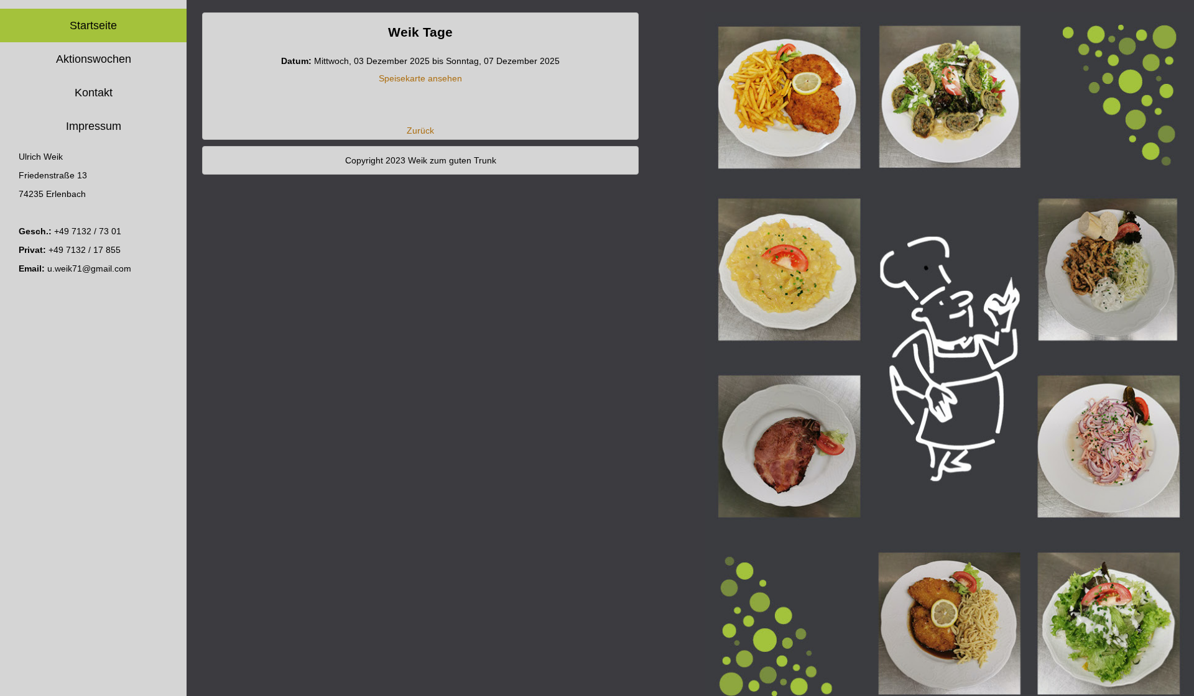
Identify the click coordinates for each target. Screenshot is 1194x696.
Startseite (93, 25)
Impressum (93, 126)
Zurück (420, 130)
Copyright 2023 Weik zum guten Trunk (420, 160)
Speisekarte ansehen (420, 78)
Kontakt (94, 92)
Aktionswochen (93, 59)
